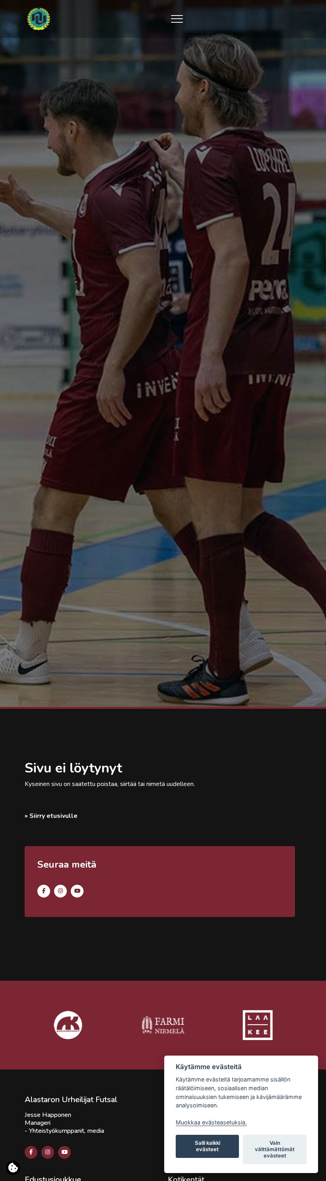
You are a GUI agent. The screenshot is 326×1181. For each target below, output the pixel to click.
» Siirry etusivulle (51, 815)
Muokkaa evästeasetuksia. (211, 1122)
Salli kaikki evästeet (207, 1146)
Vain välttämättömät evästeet (275, 1149)
